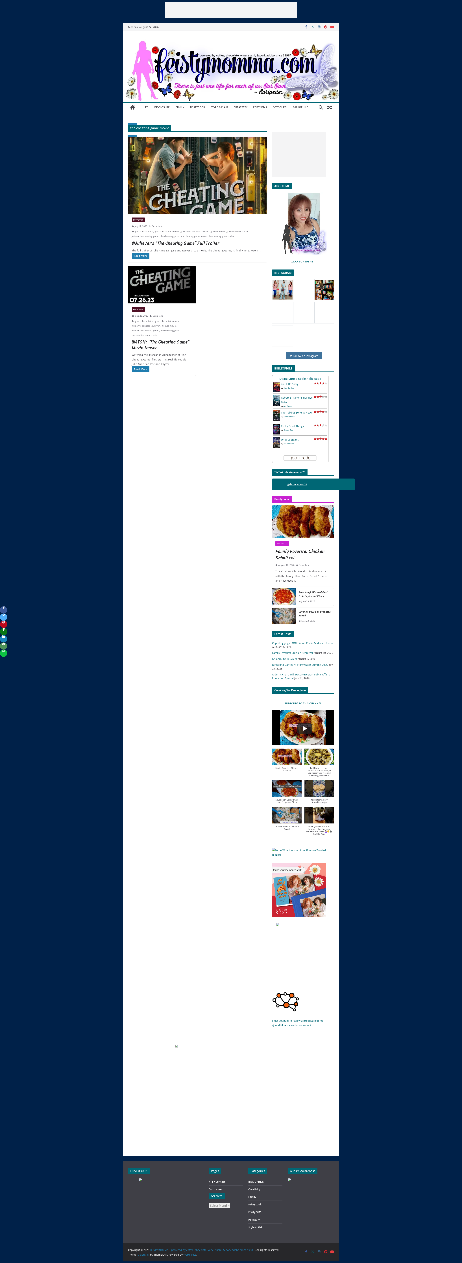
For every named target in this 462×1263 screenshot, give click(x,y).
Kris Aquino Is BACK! (284, 658)
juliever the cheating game (145, 236)
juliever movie (218, 231)
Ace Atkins (288, 406)
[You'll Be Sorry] (276, 384)
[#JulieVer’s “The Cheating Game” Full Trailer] (197, 175)
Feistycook (197, 107)
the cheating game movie (194, 236)
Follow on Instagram (305, 356)
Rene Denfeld (289, 416)
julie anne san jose (190, 231)
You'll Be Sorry (289, 384)
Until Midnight (289, 439)
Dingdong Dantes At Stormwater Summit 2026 (300, 664)
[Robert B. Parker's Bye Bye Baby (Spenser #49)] (276, 397)
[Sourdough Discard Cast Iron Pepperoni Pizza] (284, 597)
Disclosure (162, 107)
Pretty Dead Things (292, 426)
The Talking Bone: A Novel (296, 412)
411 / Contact (217, 1181)
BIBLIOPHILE (300, 107)
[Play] (305, 728)
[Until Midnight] (276, 439)
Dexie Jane (157, 226)
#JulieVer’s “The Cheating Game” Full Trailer (175, 243)
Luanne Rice (289, 443)
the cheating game (169, 236)
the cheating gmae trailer (221, 236)
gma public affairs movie (167, 231)
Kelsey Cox (288, 430)
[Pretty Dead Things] (276, 426)
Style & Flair (219, 107)
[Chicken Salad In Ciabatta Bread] (284, 616)
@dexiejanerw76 (297, 484)
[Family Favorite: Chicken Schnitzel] (303, 521)
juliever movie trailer (237, 231)
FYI (147, 107)
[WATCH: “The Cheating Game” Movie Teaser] (162, 284)
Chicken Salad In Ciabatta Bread (314, 614)
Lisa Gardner (289, 388)
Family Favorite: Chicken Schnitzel (300, 554)
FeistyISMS (260, 107)
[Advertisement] (231, 10)
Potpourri (280, 107)
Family (179, 107)
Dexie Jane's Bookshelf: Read (300, 379)
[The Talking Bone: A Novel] (276, 412)
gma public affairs (144, 231)
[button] (287, 762)
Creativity (240, 107)
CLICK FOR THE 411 (303, 261)
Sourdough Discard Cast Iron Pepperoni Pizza (313, 594)
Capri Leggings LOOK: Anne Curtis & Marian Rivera (303, 643)
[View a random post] (329, 107)
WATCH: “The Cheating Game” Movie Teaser (160, 344)
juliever (205, 231)
